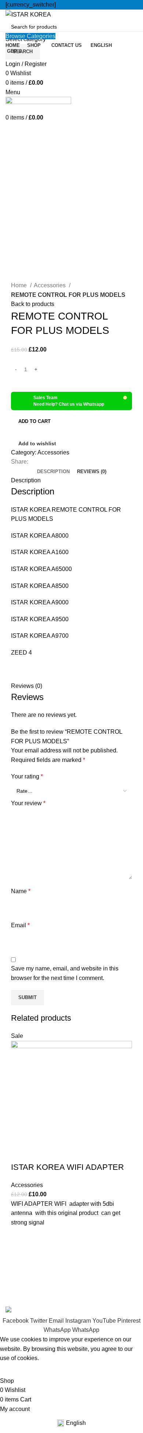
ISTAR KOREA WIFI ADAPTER (67, 1167)
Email (20, 925)
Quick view (20, 1273)
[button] (20, 1255)
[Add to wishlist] (20, 1236)
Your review (28, 803)
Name (20, 891)
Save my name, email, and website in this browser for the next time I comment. (64, 973)
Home (19, 285)
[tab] (53, 471)
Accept (14, 1369)
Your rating (27, 776)
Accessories (50, 285)
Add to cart (34, 421)
